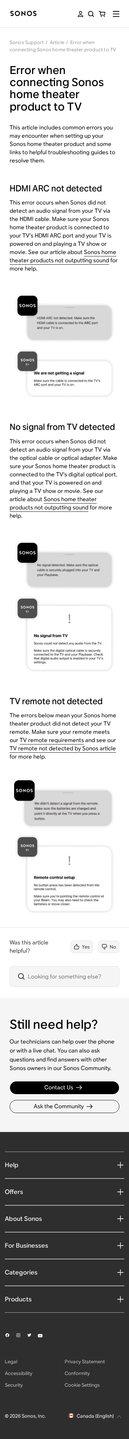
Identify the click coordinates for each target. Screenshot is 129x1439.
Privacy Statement (85, 1361)
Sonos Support (27, 42)
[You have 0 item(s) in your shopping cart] (102, 14)
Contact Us (58, 1087)
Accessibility (18, 1373)
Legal (11, 1361)
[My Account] (80, 14)
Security (14, 1385)
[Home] (23, 14)
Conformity (77, 1373)
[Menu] (116, 14)
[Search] (91, 14)
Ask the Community (59, 1106)
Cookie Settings (82, 1385)
